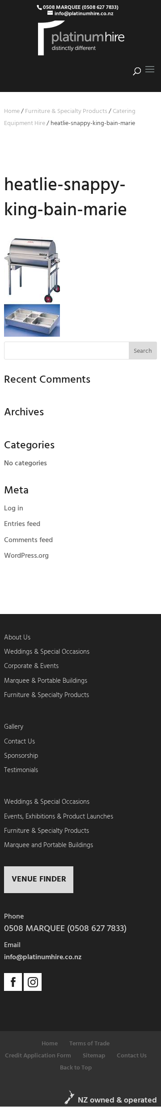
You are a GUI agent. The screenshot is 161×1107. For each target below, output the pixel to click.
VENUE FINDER (39, 879)
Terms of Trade (89, 1044)
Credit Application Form (38, 1056)
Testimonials (21, 770)
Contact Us (19, 741)
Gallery (13, 727)
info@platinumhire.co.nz (43, 957)
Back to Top (76, 1068)
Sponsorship (21, 756)
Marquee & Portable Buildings (45, 681)
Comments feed (28, 540)
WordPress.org (26, 556)
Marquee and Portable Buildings (48, 845)
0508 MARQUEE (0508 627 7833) (81, 7)
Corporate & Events (31, 666)
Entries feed (22, 524)
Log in (13, 508)
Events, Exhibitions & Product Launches (58, 816)
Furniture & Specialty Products (66, 111)
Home (12, 111)
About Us (17, 637)
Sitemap (94, 1056)
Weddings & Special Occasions (46, 652)
